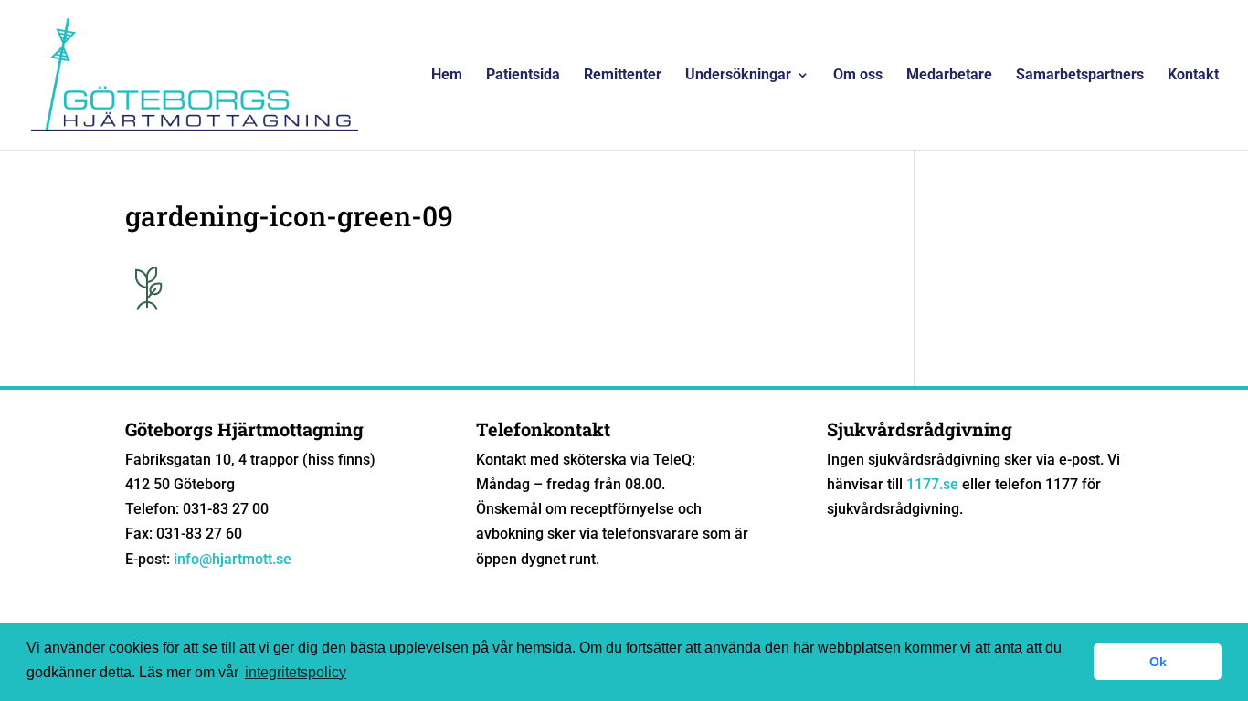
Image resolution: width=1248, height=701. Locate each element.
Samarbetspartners (1080, 75)
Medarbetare (949, 75)
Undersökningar (738, 75)
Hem (446, 75)
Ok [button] (1158, 661)
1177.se (932, 484)
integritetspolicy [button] (295, 672)
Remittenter (622, 75)
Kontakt (1193, 75)
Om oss (858, 75)
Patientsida (523, 75)
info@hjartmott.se (232, 559)
